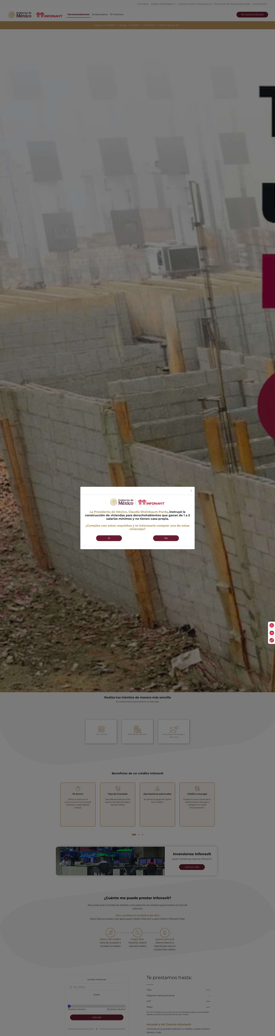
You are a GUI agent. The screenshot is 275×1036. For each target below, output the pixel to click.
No (166, 538)
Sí (109, 538)
